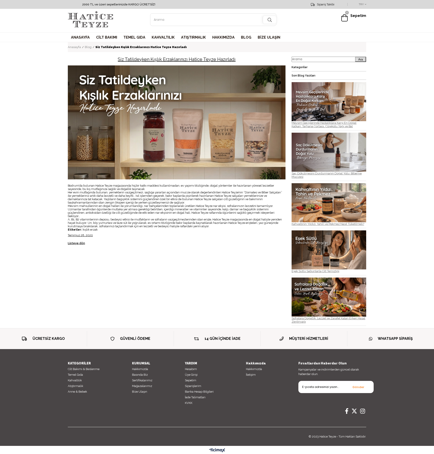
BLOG (246, 37)
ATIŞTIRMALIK (193, 37)
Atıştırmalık (75, 386)
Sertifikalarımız (142, 380)
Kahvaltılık (75, 380)
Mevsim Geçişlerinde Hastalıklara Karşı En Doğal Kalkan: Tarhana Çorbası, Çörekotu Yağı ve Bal (324, 124)
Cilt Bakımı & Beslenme (83, 369)
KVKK (188, 403)
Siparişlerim (193, 386)
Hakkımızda (140, 369)
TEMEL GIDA (134, 37)
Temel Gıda (75, 374)
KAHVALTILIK (163, 37)
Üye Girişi (191, 374)
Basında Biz (140, 374)
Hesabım (191, 369)
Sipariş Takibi (325, 4)
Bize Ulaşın (139, 391)
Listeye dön (76, 243)
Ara (360, 59)
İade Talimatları (195, 397)
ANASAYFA (80, 37)
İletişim (251, 374)
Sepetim (190, 380)
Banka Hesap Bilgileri (199, 391)
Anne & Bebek (77, 391)
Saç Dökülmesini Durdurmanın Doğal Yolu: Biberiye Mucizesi (327, 175)
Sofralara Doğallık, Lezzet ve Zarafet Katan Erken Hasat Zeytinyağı (328, 320)
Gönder (358, 387)
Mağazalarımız (142, 386)
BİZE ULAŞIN (269, 37)
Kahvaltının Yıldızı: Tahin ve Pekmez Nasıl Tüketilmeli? (328, 224)
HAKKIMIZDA (223, 37)
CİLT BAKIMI (106, 37)
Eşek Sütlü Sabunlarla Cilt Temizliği (315, 271)
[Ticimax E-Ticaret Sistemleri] (217, 450)
